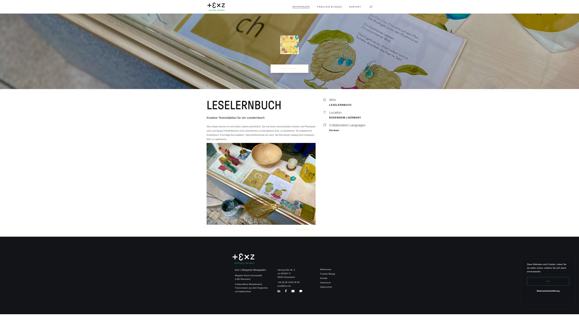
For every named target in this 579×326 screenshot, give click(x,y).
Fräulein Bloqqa (327, 274)
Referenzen (325, 269)
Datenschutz (326, 287)
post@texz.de (284, 286)
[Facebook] (286, 291)
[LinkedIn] (279, 291)
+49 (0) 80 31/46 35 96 (289, 282)
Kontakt (323, 278)
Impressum (325, 282)
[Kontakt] (292, 291)
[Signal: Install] (300, 291)
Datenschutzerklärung (548, 291)
